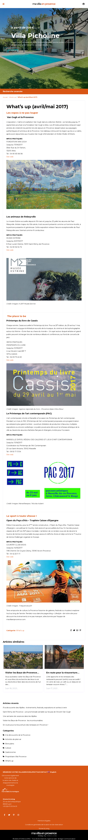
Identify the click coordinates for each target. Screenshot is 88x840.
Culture (8, 748)
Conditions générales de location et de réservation (44, 824)
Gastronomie (10, 752)
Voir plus (14, 50)
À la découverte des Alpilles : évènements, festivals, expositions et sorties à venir (35, 708)
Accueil (5, 97)
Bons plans (9, 744)
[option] (44, 48)
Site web (9, 157)
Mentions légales (44, 821)
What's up (12, 97)
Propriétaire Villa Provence (15, 757)
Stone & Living (44, 828)
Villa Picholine (35, 36)
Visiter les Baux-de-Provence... (22, 672)
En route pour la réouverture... (62, 672)
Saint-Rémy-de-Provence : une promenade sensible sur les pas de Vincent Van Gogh (37, 712)
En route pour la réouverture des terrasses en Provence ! (25, 725)
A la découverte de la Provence (17, 735)
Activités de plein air (13, 739)
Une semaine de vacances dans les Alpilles (20, 716)
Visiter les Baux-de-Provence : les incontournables (23, 720)
